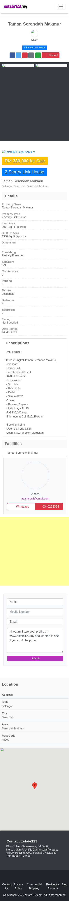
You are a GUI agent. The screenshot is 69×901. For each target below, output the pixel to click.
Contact (53, 55)
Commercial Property (34, 886)
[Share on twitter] (18, 55)
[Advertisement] (34, 103)
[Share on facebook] (12, 55)
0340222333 (50, 506)
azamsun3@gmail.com (35, 498)
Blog (64, 884)
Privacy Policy (18, 886)
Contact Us (7, 886)
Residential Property (52, 886)
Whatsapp (22, 506)
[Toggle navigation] (61, 6)
